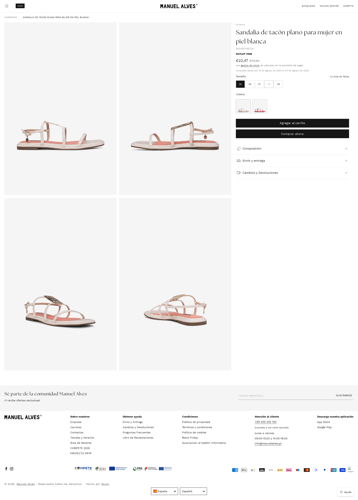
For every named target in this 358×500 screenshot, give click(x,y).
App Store (323, 421)
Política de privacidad (196, 421)
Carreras (75, 427)
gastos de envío (250, 65)
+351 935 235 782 (266, 421)
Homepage (10, 17)
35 (240, 84)
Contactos (76, 432)
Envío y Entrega (133, 421)
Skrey (105, 483)
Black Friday (190, 437)
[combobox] (164, 491)
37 (259, 84)
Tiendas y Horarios (82, 437)
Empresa (75, 421)
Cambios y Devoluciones (138, 427)
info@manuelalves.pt (268, 443)
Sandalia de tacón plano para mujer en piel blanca (56, 17)
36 (250, 84)
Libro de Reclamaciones (138, 437)
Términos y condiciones (197, 427)
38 (270, 85)
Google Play (324, 427)
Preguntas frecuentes (136, 432)
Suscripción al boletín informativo (204, 442)
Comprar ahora (292, 133)
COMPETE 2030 (80, 448)
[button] (308, 6)
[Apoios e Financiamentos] (100, 469)
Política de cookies (194, 432)
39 (278, 84)
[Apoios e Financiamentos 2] (152, 469)
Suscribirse (344, 395)
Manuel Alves (26, 483)
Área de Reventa (80, 442)
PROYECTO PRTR (80, 453)
